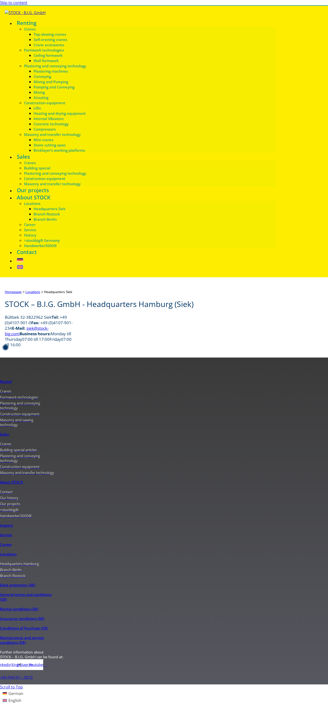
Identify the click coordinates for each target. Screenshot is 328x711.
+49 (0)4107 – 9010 (16, 677)
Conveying (42, 76)
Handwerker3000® (40, 245)
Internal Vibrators (49, 118)
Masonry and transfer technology (52, 134)
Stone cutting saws (50, 145)
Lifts (37, 108)
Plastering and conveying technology (55, 66)
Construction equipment (44, 102)
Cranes (30, 29)
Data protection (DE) (17, 585)
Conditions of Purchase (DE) (24, 628)
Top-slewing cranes (50, 34)
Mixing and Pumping (51, 81)
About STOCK (33, 197)
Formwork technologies (44, 50)
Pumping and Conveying (54, 87)
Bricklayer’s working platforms (59, 150)
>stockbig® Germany (42, 240)
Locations (32, 203)
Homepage (13, 292)
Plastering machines (51, 71)
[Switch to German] (144, 258)
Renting (26, 22)
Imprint (6, 525)
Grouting (41, 97)
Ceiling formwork (48, 55)
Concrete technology (51, 123)
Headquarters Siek (49, 208)
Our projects (33, 190)
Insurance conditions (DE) (22, 618)
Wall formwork (46, 60)
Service (30, 229)
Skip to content (13, 2)
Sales (23, 156)
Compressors (45, 129)
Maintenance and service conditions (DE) (22, 640)
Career (30, 224)
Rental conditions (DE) (19, 609)
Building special (37, 168)
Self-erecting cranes (50, 39)
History (30, 235)
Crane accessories (49, 44)
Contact (27, 251)
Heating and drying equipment (60, 113)
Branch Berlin (45, 219)
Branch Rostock (47, 214)
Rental (6, 381)
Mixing (39, 92)
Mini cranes (43, 139)
